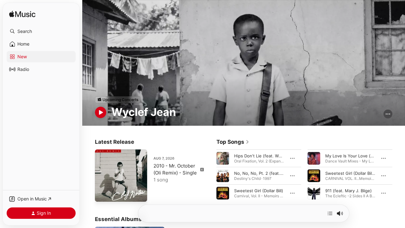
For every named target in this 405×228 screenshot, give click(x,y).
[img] (22, 14)
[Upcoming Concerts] (117, 99)
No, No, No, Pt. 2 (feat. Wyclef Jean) (270, 172)
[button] (41, 31)
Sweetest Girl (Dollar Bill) (258, 190)
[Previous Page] (210, 175)
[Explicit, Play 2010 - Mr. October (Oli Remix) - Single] (103, 194)
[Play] (100, 112)
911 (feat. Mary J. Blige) (348, 190)
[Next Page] (398, 175)
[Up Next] (330, 213)
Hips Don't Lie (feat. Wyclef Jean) (267, 155)
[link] (232, 141)
